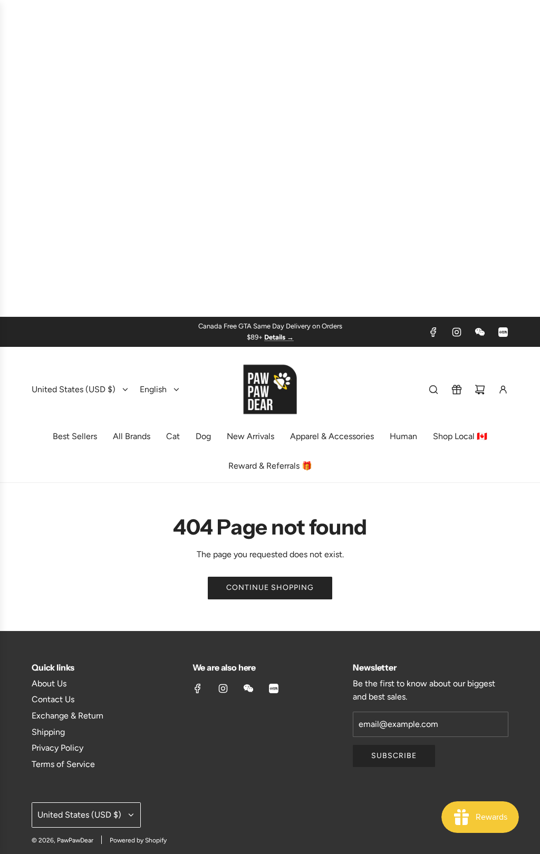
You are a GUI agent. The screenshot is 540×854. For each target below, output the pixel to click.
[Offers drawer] (456, 389)
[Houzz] (503, 332)
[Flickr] (479, 332)
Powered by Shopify (138, 840)
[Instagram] (456, 332)
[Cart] (479, 389)
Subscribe (394, 755)
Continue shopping (270, 587)
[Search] (433, 389)
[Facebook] (433, 332)
